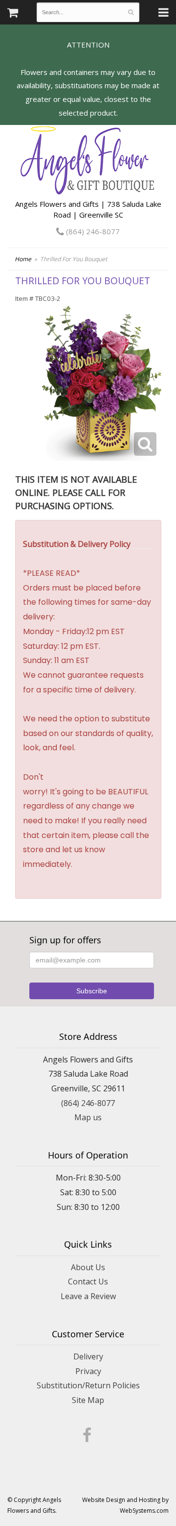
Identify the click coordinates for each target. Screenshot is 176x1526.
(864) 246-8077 (92, 231)
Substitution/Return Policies (88, 1385)
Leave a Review (88, 1296)
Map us (88, 1117)
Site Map (88, 1400)
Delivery (88, 1356)
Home (23, 259)
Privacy (88, 1371)
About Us (88, 1267)
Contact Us (88, 1281)
